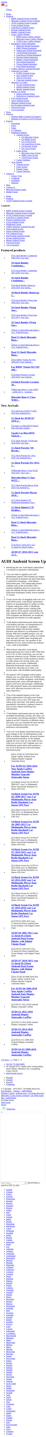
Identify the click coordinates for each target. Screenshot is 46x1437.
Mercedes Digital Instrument (27, 46)
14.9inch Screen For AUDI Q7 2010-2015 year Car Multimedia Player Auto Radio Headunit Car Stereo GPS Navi (25, 855)
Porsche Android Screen (21, 30)
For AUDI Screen (28, 142)
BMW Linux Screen (29, 155)
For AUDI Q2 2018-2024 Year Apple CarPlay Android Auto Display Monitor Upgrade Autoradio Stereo (24, 771)
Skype (3, 1105)
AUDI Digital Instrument (26, 53)
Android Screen (22, 135)
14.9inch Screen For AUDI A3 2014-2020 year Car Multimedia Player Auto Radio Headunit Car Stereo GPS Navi (25, 883)
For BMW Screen (28, 139)
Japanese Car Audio (19, 82)
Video (13, 128)
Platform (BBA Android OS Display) (26, 117)
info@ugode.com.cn (14, 1073)
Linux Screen (21, 151)
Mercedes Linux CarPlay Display (29, 39)
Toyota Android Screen (25, 85)
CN (6, 5)
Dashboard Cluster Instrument (23, 44)
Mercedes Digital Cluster (16, 190)
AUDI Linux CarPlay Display (28, 41)
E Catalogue (16, 130)
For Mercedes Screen (30, 137)
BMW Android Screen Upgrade (24, 18)
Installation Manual (19, 133)
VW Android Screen (19, 98)
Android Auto (21, 1093)
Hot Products (6, 1091)
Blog (8, 185)
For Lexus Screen (28, 148)
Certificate (15, 178)
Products (9, 16)
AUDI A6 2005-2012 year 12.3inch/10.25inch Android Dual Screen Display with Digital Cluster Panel (24, 938)
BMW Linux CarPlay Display (28, 37)
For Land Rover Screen (31, 144)
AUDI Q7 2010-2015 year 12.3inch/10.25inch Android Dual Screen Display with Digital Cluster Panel (24, 966)
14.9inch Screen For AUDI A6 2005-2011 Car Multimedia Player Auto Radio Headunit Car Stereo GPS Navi (25, 827)
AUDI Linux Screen (29, 158)
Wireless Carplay (8, 1093)
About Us (10, 174)
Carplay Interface (23, 160)
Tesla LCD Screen (23, 78)
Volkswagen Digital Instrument (28, 50)
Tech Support (16, 162)
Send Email (5, 1102)
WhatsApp (11, 1109)
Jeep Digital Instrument (25, 62)
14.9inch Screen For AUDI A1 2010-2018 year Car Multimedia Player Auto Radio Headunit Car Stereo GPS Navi (25, 910)
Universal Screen (18, 107)
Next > (7, 1060)
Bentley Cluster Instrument (27, 60)
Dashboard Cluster (13, 224)
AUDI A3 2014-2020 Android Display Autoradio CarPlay (22, 1032)
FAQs (13, 126)
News (8, 112)
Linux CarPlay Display (20, 34)
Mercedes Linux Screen (31, 153)
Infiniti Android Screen (25, 87)
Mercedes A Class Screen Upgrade (15, 1096)
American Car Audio (19, 71)
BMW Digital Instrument (26, 48)
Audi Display (10, 1098)
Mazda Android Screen (25, 89)
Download (15, 123)
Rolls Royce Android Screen (27, 96)
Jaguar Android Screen (25, 94)
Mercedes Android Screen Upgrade (25, 21)
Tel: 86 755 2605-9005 (15, 1064)
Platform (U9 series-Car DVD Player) (26, 119)
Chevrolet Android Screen (26, 80)
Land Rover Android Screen (22, 28)
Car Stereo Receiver (36, 1093)
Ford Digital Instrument (25, 66)
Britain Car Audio (18, 91)
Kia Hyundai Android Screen (23, 105)
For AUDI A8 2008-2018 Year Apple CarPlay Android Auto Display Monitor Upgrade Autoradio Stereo (24, 994)
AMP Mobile (26, 1091)
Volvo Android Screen (20, 101)
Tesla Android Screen (15, 229)
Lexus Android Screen (20, 25)
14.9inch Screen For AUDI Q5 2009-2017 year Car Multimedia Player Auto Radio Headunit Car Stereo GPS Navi (25, 799)
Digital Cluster (22, 169)
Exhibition (15, 180)
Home (8, 14)
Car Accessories (17, 110)
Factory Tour (16, 176)
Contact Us (10, 187)
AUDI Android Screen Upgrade (24, 23)
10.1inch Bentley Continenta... (20, 264)
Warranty (15, 183)
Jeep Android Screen (24, 76)
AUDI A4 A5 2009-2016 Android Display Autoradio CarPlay (23, 1052)
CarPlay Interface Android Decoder (25, 69)
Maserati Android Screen (21, 103)
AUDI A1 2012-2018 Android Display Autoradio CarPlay (22, 1014)
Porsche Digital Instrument (27, 57)
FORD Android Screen (25, 73)
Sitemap (16, 1091)
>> (12, 1060)
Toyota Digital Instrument (26, 64)
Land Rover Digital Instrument (28, 55)
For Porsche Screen (29, 146)
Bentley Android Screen (21, 32)
